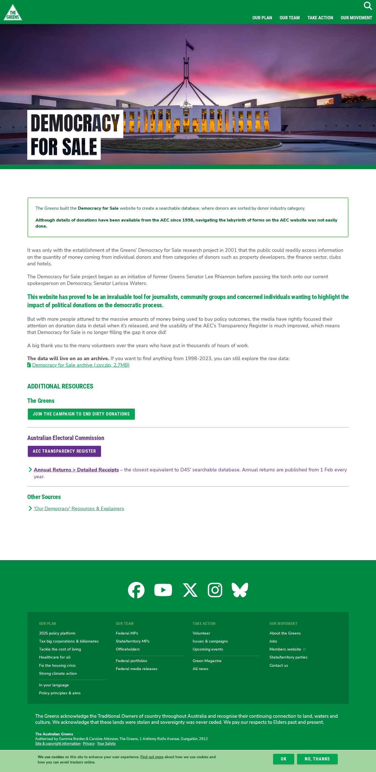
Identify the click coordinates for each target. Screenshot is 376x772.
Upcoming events (208, 649)
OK (284, 759)
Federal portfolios (131, 660)
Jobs (273, 641)
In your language (54, 685)
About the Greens (285, 633)
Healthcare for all (54, 657)
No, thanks (317, 759)
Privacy (89, 743)
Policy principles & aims (60, 693)
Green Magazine (207, 660)
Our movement (356, 17)
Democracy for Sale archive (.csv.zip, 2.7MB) (81, 365)
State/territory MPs (132, 641)
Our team (290, 17)
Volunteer (201, 633)
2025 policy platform (57, 633)
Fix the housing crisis (57, 665)
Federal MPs (127, 633)
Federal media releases (136, 668)
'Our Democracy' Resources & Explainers (79, 508)
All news (200, 668)
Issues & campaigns (210, 641)
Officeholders (128, 649)
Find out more (152, 757)
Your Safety (106, 743)
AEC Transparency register (64, 451)
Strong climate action (58, 673)
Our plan (262, 17)
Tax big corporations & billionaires (69, 641)
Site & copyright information (57, 743)
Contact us (278, 665)
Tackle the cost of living (60, 649)
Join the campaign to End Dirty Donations (81, 414)
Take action (320, 17)
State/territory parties (288, 657)
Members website (285, 649)
